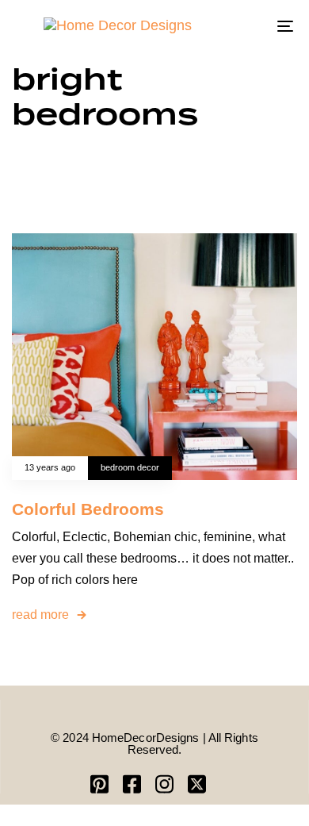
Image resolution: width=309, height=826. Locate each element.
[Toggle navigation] (246, 26)
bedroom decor (130, 467)
